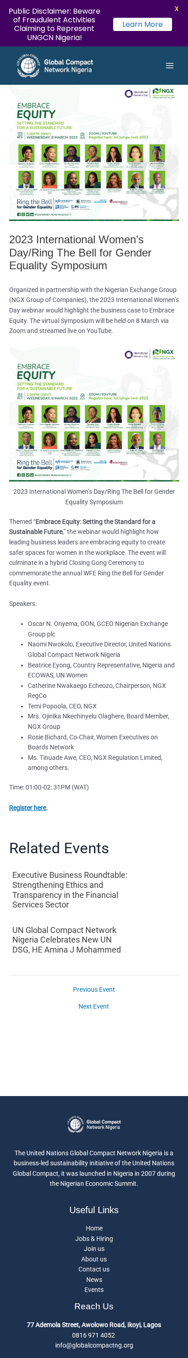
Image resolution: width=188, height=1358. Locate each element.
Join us (94, 1248)
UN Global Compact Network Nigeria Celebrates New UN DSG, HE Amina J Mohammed (66, 939)
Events (94, 1289)
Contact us (94, 1269)
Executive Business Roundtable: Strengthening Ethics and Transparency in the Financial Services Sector (69, 889)
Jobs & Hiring (94, 1238)
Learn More (142, 24)
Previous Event (94, 990)
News (94, 1279)
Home (94, 1228)
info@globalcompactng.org (94, 1345)
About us (94, 1259)
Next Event (93, 1007)
